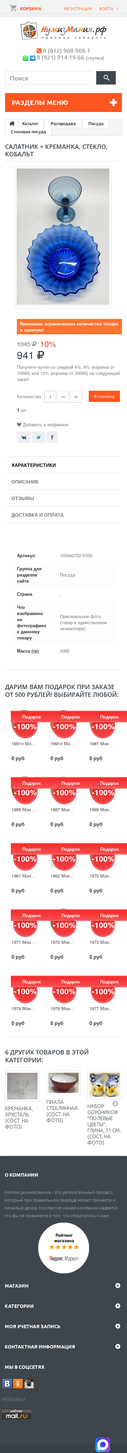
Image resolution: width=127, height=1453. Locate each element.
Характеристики (34, 464)
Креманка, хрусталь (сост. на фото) (19, 1117)
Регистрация (78, 8)
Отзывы (23, 498)
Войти (106, 8)
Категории (19, 1306)
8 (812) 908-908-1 (66, 50)
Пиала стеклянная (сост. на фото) (62, 1110)
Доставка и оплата (38, 514)
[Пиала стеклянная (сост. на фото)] (63, 1083)
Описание (25, 481)
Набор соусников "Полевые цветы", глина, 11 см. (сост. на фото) (104, 1124)
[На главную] (11, 123)
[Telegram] (33, 57)
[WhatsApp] (25, 57)
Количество (29, 396)
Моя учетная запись (32, 1326)
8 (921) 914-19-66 (60, 57)
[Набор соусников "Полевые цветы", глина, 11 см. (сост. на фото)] (104, 1085)
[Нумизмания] (63, 31)
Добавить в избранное (45, 424)
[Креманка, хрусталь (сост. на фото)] (22, 1086)
